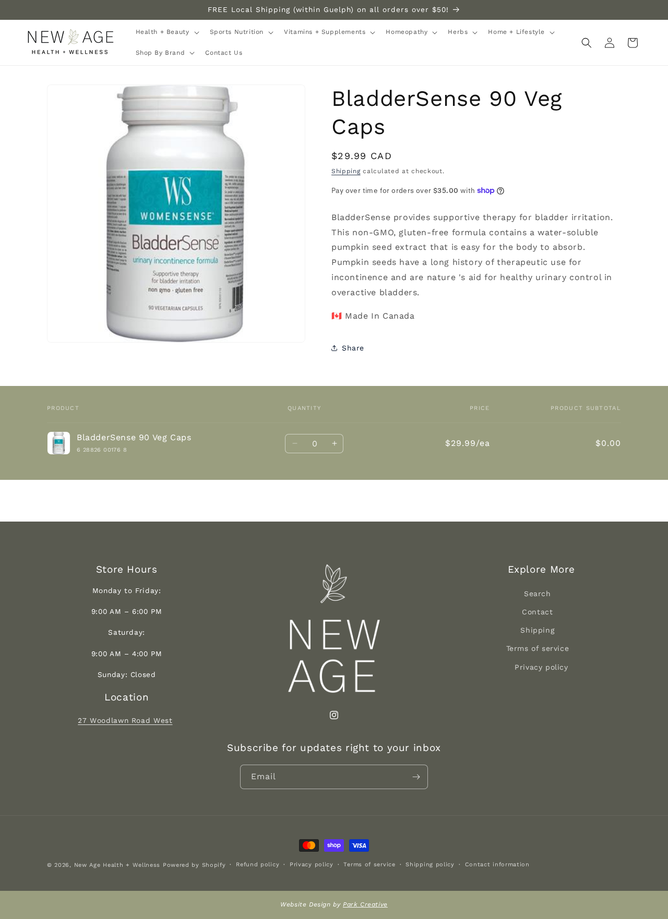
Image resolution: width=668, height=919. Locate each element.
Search (537, 593)
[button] (166, 32)
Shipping (346, 171)
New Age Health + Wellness (117, 865)
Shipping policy (430, 864)
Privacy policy (541, 667)
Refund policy (257, 864)
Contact (537, 612)
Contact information (497, 864)
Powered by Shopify (194, 865)
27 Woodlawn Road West (125, 720)
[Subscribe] (415, 777)
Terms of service (537, 648)
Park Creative (365, 904)
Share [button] (353, 348)
